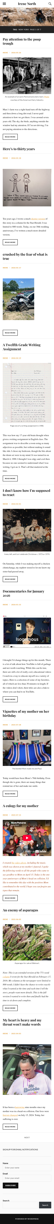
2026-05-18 (16, 158)
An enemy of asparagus (20, 910)
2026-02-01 (16, 504)
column (6, 976)
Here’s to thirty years (19, 148)
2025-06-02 (16, 919)
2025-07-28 (16, 725)
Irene (5, 53)
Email (5, 1173)
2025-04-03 (16, 1033)
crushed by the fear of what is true (25, 256)
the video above (19, 862)
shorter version (38, 218)
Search (6, 1200)
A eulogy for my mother (21, 805)
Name (5, 1163)
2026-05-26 (16, 53)
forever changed (10, 1115)
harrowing (20, 1107)
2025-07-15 (16, 815)
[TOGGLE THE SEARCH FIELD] (49, 3)
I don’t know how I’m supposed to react (26, 492)
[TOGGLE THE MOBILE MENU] (4, 3)
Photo (46, 97)
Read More (10, 137)
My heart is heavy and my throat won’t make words (22, 1022)
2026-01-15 (16, 604)
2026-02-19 (16, 358)
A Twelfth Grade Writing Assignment (21, 346)
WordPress (33, 1219)
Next (27, 1137)
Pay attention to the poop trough (22, 41)
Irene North (27, 3)
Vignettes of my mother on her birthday (26, 713)
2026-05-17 (16, 268)
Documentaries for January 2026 (23, 593)
